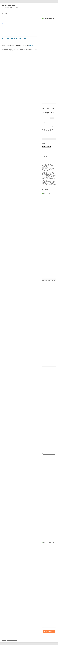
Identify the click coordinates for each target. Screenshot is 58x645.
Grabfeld (44, 172)
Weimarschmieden (10, 50)
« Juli (42, 132)
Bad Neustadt (45, 166)
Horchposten (4, 50)
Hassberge (52, 173)
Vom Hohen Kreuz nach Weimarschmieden (14, 38)
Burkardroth (44, 168)
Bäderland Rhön (51, 168)
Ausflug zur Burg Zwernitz (46, 192)
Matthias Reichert (9, 5)
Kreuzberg (53, 175)
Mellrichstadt (44, 176)
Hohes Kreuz (34, 49)
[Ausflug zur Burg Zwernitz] (49, 193)
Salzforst (43, 181)
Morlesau (48, 176)
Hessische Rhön (49, 174)
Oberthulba (44, 177)
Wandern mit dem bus (52, 184)
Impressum (48, 10)
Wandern (45, 184)
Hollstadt (43, 175)
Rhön (50, 180)
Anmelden (43, 153)
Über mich (8, 10)
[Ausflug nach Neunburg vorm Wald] (49, 454)
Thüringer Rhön (47, 183)
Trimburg (51, 183)
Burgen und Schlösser (46, 167)
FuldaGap (25, 49)
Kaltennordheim (47, 175)
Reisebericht (45, 180)
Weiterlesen (32, 45)
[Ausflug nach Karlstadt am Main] (49, 367)
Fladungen (17, 48)
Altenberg (43, 164)
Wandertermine (26, 10)
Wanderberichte (34, 10)
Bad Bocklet (48, 164)
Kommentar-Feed (45, 156)
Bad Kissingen (50, 165)
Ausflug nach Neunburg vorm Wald (48, 452)
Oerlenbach (49, 177)
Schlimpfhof (47, 181)
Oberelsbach (52, 176)
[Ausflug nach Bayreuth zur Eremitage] (49, 280)
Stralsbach (53, 182)
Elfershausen (51, 169)
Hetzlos (53, 174)
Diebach (47, 169)
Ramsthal (48, 179)
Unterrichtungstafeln (17, 10)
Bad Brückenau (44, 165)
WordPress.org (44, 157)
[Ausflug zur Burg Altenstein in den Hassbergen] (49, 543)
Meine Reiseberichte (5, 13)
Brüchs (18, 49)
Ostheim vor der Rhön (46, 178)
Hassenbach (44, 174)
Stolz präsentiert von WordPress (12, 640)
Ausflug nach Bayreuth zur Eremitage (48, 278)
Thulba (43, 183)
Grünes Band (21, 48)
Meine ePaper (42, 10)
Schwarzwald (52, 181)
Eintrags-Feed (44, 155)
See (42, 182)
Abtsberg (15, 49)
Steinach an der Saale (47, 182)
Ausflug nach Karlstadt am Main (47, 365)
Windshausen (44, 185)
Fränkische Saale (48, 170)
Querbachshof (44, 179)
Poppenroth (52, 178)
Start (3, 10)
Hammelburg (46, 173)
